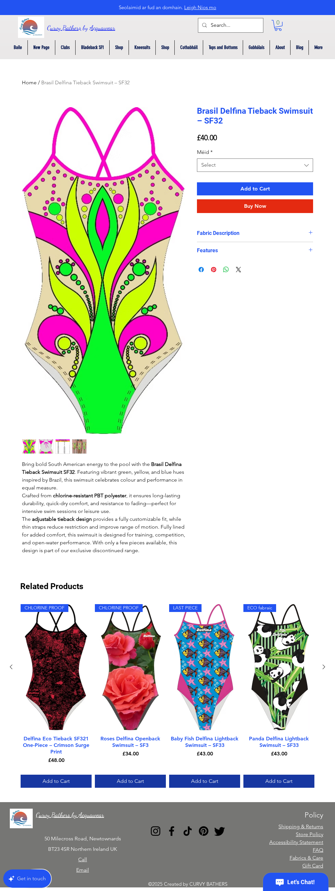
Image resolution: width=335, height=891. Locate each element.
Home (29, 82)
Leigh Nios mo (200, 7)
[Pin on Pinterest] (214, 269)
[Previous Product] (11, 667)
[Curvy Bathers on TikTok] (187, 831)
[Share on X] (238, 269)
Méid (205, 152)
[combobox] (255, 165)
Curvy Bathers (64, 28)
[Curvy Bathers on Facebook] (171, 831)
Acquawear (102, 28)
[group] (167, 696)
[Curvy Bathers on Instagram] (155, 831)
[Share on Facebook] (201, 269)
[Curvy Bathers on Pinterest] (203, 831)
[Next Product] (324, 667)
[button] (278, 25)
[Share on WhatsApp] (226, 269)
